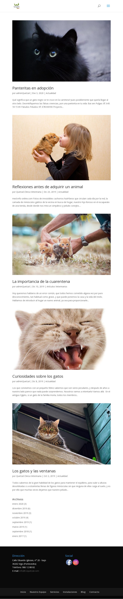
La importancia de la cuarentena (41, 281)
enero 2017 (17, 536)
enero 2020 (17, 503)
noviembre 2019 (20, 513)
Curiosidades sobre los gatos (37, 376)
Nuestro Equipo (38, 591)
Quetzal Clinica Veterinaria (28, 191)
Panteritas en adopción (33, 88)
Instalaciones (70, 591)
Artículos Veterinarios (57, 286)
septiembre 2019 (20, 522)
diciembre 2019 (19, 508)
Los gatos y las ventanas (34, 471)
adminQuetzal (23, 93)
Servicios (54, 591)
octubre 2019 (18, 517)
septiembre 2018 (20, 531)
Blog (83, 591)
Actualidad (51, 93)
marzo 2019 (18, 526)
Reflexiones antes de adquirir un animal (47, 186)
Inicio (23, 591)
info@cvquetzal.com (29, 570)
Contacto (94, 591)
